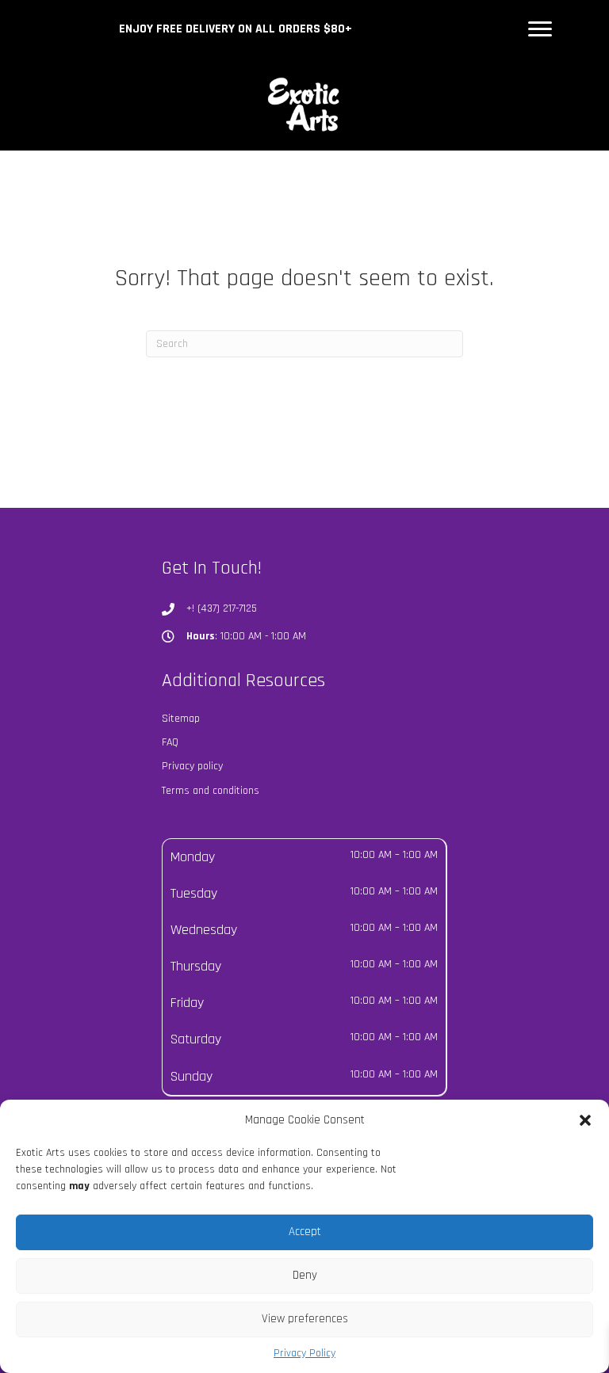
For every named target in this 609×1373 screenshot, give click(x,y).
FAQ (170, 742)
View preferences (305, 1318)
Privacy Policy (304, 1353)
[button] (585, 1120)
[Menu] (540, 29)
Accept (305, 1231)
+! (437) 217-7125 (221, 608)
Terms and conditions (210, 791)
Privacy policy (192, 766)
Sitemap (181, 718)
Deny (305, 1275)
